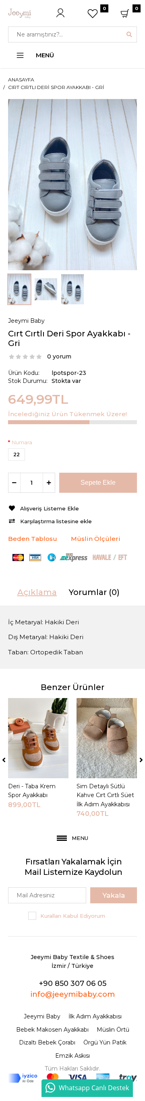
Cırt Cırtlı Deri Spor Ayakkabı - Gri (56, 87)
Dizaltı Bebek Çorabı (47, 1042)
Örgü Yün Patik (104, 1042)
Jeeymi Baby (26, 320)
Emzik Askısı (72, 1055)
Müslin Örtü (113, 1029)
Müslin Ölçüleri (95, 538)
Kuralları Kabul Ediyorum (72, 916)
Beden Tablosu (32, 538)
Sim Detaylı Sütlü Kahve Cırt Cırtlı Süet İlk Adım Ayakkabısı (105, 795)
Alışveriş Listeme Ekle (49, 508)
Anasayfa (21, 80)
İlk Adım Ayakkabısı (95, 1016)
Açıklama (37, 592)
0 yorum (59, 356)
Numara (22, 442)
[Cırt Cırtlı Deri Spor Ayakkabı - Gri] (72, 184)
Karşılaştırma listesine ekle (56, 521)
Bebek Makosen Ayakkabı (52, 1029)
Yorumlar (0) (94, 592)
